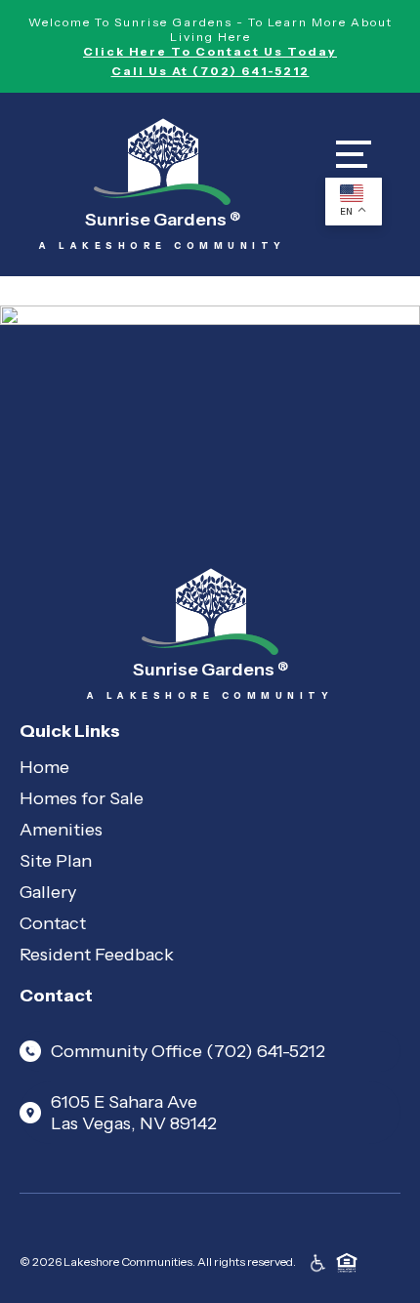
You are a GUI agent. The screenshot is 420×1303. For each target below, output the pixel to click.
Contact (53, 923)
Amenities (61, 829)
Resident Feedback (97, 954)
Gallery (48, 892)
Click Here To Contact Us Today (210, 51)
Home (44, 767)
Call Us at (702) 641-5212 (210, 70)
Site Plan (56, 861)
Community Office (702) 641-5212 (188, 1051)
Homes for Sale (82, 798)
